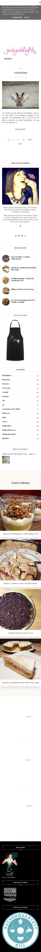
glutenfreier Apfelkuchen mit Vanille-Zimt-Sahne (20, 683)
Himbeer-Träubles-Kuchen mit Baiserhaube (20, 583)
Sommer (29, 806)
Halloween (6, 413)
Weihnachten (6, 426)
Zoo (20, 68)
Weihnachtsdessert (9, 430)
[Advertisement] (20, 20)
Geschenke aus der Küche (11, 409)
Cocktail (5, 392)
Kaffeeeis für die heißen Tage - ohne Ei (18, 454)
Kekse (4, 417)
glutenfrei (5, 438)
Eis (3, 405)
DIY (3, 401)
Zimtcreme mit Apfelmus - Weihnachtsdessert (20, 534)
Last (20, 144)
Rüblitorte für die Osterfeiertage (22, 289)
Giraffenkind (20, 72)
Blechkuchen (6, 375)
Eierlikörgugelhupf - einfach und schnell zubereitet (22, 279)
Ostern (4, 422)
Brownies (5, 384)
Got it (27, 17)
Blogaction (6, 380)
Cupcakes (5, 396)
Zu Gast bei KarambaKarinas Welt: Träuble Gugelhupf (23, 301)
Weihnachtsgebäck (8, 434)
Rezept (29, 717)
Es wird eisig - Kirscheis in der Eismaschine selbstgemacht (33, 818)
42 (24, 139)
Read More (20, 129)
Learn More (17, 17)
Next (30, 139)
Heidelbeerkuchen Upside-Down (20, 633)
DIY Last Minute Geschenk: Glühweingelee (20, 258)
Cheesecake (6, 388)
